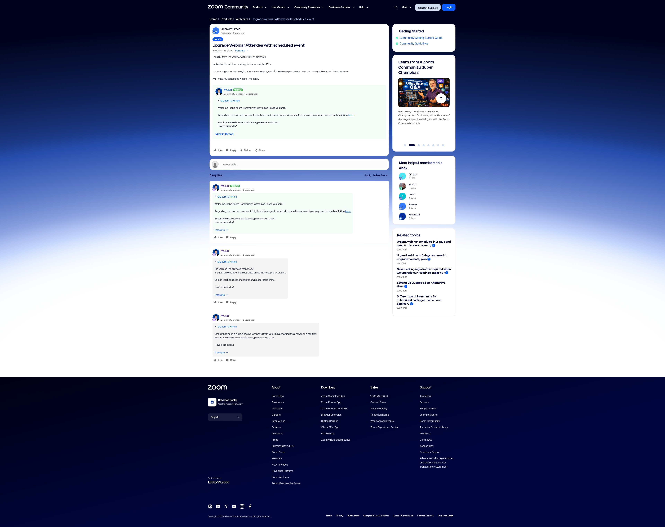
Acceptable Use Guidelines (376, 515)
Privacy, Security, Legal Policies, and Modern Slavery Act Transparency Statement (437, 462)
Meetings (402, 276)
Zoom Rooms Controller (334, 408)
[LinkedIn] (218, 506)
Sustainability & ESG (283, 446)
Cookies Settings (425, 515)
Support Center (428, 408)
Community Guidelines (414, 43)
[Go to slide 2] (409, 145)
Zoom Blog (278, 396)
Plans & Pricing (378, 408)
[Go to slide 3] (417, 145)
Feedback (425, 433)
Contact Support (428, 7)
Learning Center (429, 414)
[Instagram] (242, 506)
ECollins (413, 174)
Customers (278, 402)
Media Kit (277, 458)
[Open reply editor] (299, 164)
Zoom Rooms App (331, 402)
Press (275, 439)
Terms (329, 515)
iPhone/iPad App (330, 427)
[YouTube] (234, 506)
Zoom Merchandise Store (286, 483)
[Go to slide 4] (423, 145)
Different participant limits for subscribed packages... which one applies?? (419, 300)
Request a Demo (379, 414)
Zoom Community (430, 421)
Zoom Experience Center (384, 427)
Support (425, 387)
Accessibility (426, 446)
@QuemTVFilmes (230, 100)
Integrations (278, 421)
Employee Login (445, 515)
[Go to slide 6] (433, 145)
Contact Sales (378, 402)
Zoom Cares (278, 452)
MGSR (228, 90)
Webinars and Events (382, 421)
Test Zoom (426, 396)
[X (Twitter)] (226, 506)
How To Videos (280, 464)
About (276, 387)
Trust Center (353, 515)
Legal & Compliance (403, 515)
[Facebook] (250, 506)
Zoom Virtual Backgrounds (335, 439)
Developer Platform (282, 470)
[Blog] (210, 506)
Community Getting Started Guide (421, 38)
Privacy (339, 515)
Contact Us (426, 439)
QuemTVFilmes (230, 29)
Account (424, 402)
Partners (276, 427)
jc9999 (413, 204)
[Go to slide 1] (405, 145)
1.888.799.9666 (218, 482)
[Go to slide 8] (443, 145)
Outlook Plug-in (329, 421)
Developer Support (430, 452)
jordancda (414, 214)
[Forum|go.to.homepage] (228, 7)
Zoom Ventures (280, 477)
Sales (374, 387)
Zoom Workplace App (333, 396)
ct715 (412, 194)
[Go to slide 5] (428, 145)
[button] (242, 50)
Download (328, 387)
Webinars (242, 19)
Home (213, 19)
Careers (276, 414)
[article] (299, 212)
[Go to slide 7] (438, 145)
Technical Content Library (434, 427)
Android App (327, 433)
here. (351, 115)
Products (226, 19)
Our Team (277, 408)
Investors (277, 433)
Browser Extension (331, 414)
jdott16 (412, 184)
